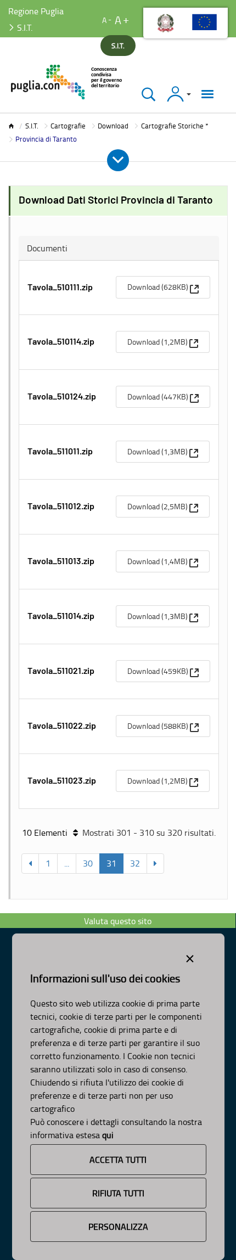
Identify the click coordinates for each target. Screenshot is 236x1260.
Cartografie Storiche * (174, 126)
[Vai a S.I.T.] (67, 82)
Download (113, 126)
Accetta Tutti (118, 1160)
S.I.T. (31, 126)
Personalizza (118, 1226)
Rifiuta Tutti (118, 1193)
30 (88, 863)
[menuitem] (163, 287)
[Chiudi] (148, 94)
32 (135, 863)
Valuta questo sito (117, 921)
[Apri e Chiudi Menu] (118, 160)
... (66, 863)
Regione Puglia (36, 11)
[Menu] (207, 94)
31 (111, 863)
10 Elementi (45, 832)
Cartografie (68, 126)
